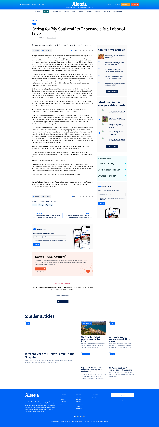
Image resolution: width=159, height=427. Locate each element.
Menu (38, 11)
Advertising (79, 408)
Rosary (41, 205)
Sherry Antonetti (51, 38)
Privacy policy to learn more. (59, 240)
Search (42, 4)
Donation (78, 406)
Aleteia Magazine (117, 11)
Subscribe (124, 4)
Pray (45, 11)
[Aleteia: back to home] (79, 3)
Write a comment (62, 302)
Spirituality (89, 11)
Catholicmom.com (48, 184)
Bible (27, 323)
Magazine (78, 401)
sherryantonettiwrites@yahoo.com (44, 186)
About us (67, 421)
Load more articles (112, 91)
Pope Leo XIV (106, 11)
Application (79, 399)
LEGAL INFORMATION (76, 421)
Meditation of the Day (109, 170)
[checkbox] (33, 240)
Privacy (106, 421)
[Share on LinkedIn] (83, 50)
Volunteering (86, 354)
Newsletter (79, 397)
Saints (112, 354)
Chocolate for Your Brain (72, 184)
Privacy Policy (99, 421)
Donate (134, 4)
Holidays (97, 11)
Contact (93, 421)
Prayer (34, 205)
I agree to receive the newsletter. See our (50, 240)
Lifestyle (81, 11)
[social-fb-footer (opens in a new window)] (78, 416)
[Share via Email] (89, 50)
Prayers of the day (107, 176)
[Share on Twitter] (86, 50)
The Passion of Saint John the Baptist (85, 7)
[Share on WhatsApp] (92, 50)
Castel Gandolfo (87, 323)
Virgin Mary (49, 205)
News (73, 11)
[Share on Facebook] (80, 50)
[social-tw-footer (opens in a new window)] (81, 416)
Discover (67, 11)
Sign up (37, 244)
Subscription (79, 404)
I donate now (39, 269)
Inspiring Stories (57, 11)
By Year (94, 397)
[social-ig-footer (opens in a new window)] (84, 416)
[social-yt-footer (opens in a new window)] (75, 416)
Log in (118, 4)
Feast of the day (106, 163)
